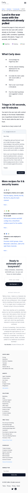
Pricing (4, 357)
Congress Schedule (7, 450)
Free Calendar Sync (7, 434)
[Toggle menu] (25, 3)
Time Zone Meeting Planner (9, 435)
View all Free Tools (7, 440)
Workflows (5, 359)
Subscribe (14, 474)
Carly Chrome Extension (8, 426)
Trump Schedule (6, 448)
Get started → (5, 388)
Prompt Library (6, 378)
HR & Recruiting (6, 401)
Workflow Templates (7, 361)
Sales (3, 398)
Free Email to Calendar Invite (9, 432)
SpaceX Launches (6, 452)
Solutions (9, 9)
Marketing (4, 396)
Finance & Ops (6, 409)
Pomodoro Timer (6, 437)
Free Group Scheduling (8, 422)
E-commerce (5, 411)
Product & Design (6, 407)
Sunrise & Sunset (6, 459)
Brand (18, 486)
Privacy (9, 486)
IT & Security (16, 9)
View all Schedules (7, 462)
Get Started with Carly (7, 368)
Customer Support (6, 400)
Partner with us (6, 366)
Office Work (5, 405)
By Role (4, 382)
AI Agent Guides (6, 383)
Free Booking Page (7, 424)
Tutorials (4, 363)
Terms (4, 486)
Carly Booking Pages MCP (8, 428)
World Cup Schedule (7, 457)
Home (3, 9)
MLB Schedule (5, 455)
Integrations (5, 385)
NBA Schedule (5, 453)
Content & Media (6, 413)
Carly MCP (5, 430)
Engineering (5, 403)
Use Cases (5, 380)
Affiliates (4, 364)
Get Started (13, 284)
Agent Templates (6, 376)
